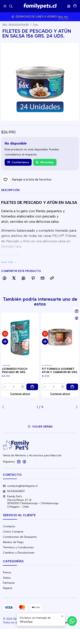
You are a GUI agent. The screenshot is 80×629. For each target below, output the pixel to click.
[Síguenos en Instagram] (19, 461)
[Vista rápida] (5, 341)
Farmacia (9, 582)
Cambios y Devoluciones (19, 552)
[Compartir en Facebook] (4, 278)
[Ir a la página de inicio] (40, 6)
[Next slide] (76, 407)
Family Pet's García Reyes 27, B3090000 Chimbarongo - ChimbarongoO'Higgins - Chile (33, 501)
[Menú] (5, 6)
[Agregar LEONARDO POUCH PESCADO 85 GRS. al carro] (32, 387)
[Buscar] (10, 6)
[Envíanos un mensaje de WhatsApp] (72, 621)
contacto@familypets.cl (22, 486)
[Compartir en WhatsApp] (23, 278)
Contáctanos (20, 162)
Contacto (9, 526)
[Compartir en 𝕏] (14, 278)
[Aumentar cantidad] (22, 387)
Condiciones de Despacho (20, 537)
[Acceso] (68, 6)
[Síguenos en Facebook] (24, 461)
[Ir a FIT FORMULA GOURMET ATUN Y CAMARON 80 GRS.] (60, 338)
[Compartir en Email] (42, 278)
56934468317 (16, 491)
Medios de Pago (13, 542)
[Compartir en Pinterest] (33, 278)
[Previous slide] (4, 407)
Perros (7, 572)
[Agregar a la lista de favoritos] (5, 334)
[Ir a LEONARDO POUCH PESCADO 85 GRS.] (20, 338)
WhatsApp (47, 162)
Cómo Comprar (13, 531)
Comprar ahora (20, 393)
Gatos (7, 577)
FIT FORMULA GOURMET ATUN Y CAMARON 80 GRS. (60, 370)
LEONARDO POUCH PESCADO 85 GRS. (14, 370)
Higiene (7, 588)
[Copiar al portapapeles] (52, 278)
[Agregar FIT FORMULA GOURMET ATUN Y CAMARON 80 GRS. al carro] (72, 387)
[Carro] (75, 6)
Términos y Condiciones (18, 547)
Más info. (63, 16)
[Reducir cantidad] (5, 387)
